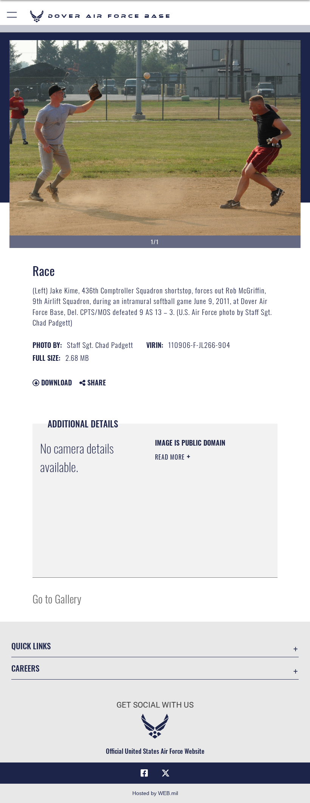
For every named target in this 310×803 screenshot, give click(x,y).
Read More (171, 457)
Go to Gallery (57, 598)
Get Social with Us (155, 704)
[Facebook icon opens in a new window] (144, 773)
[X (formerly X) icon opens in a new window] (165, 773)
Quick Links (31, 646)
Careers (25, 668)
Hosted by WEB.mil (155, 793)
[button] (12, 16)
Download (55, 382)
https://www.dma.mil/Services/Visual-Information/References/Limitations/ (201, 552)
